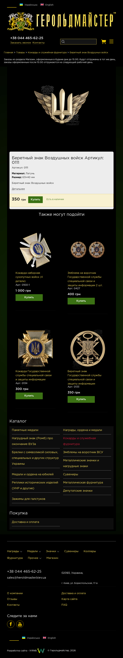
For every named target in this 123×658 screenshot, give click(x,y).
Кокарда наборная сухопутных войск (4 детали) (29, 277)
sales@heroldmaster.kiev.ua (26, 578)
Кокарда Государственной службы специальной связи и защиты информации (34, 375)
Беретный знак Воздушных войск (89, 53)
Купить (35, 199)
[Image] (36, 250)
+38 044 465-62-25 (26, 38)
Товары (20, 53)
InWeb (33, 651)
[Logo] (20, 22)
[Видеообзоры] (20, 624)
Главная (8, 53)
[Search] (63, 41)
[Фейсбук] (10, 624)
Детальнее (18, 189)
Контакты (39, 43)
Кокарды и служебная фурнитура (47, 53)
